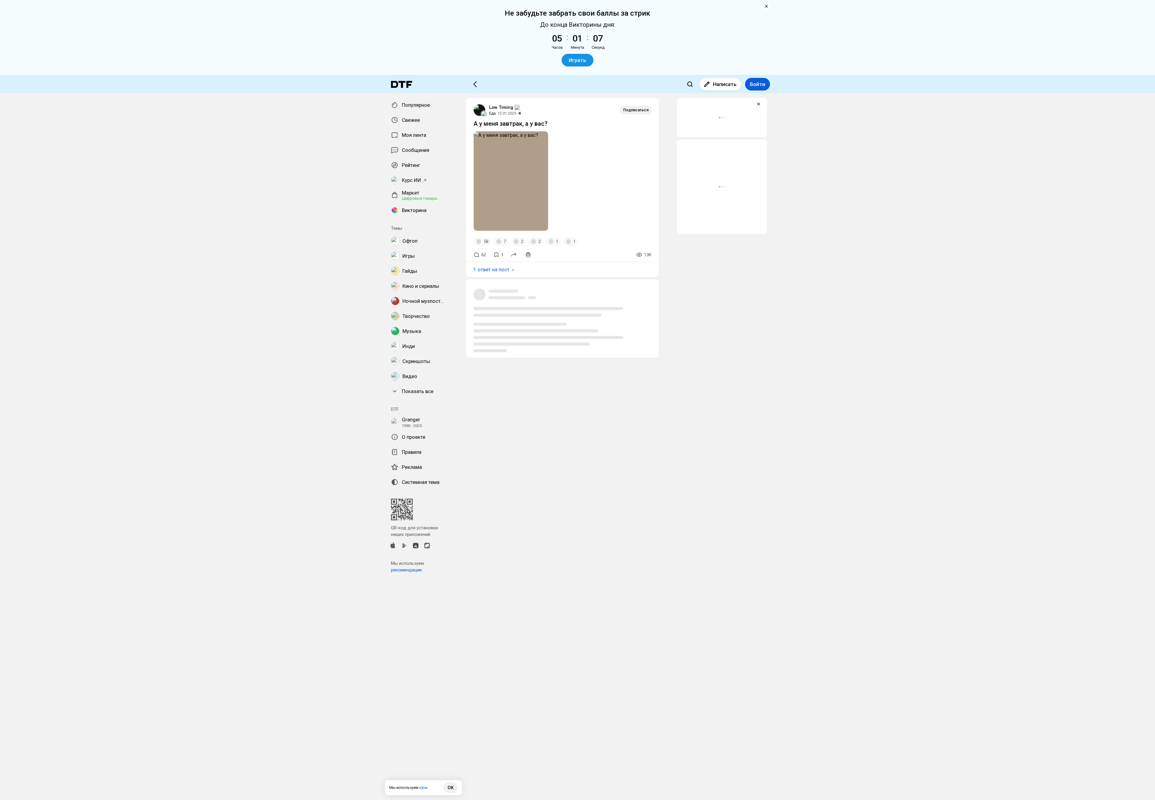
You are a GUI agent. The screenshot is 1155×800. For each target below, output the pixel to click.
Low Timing (501, 107)
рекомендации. (407, 570)
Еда (492, 113)
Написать (725, 84)
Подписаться (635, 110)
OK (451, 787)
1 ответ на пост (491, 269)
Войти (757, 84)
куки (423, 787)
